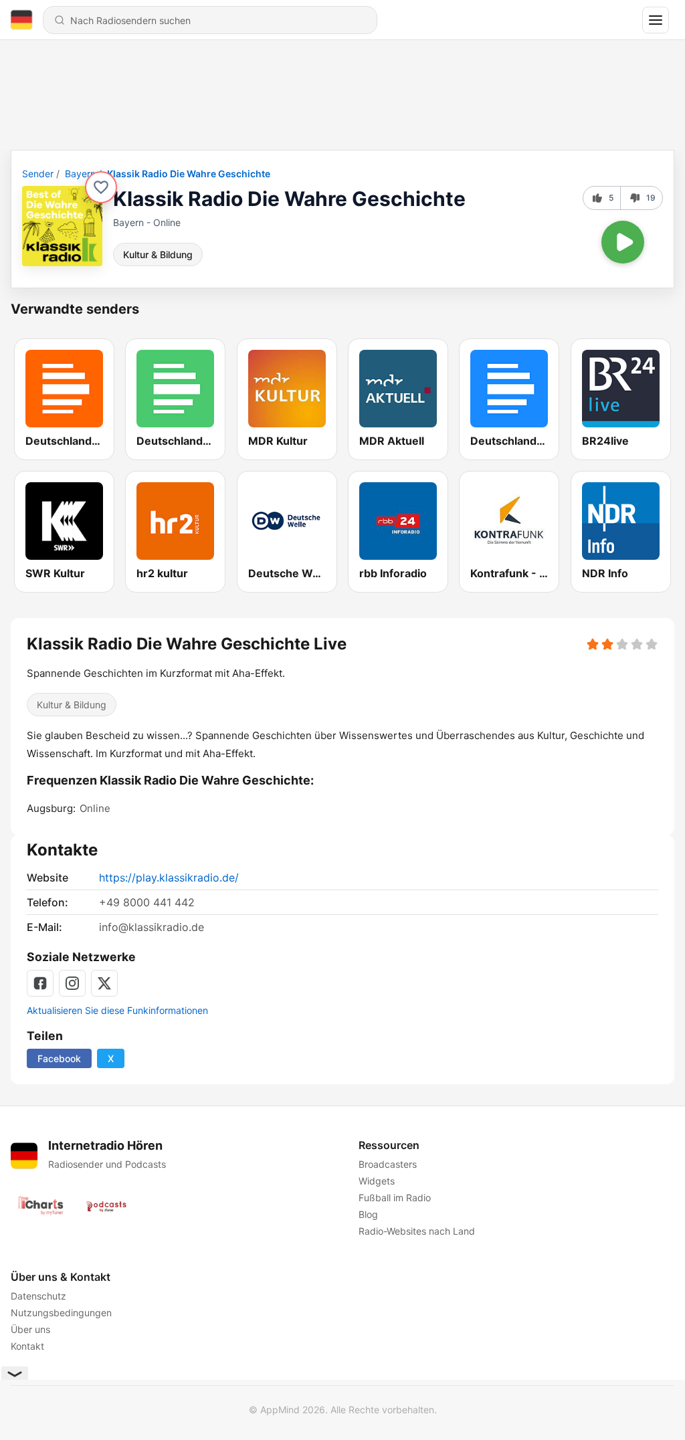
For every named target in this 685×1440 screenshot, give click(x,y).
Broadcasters (388, 1164)
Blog (368, 1214)
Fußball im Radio (395, 1197)
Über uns (30, 1329)
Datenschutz (38, 1296)
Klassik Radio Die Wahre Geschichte (188, 173)
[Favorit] (101, 187)
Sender (38, 173)
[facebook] (40, 983)
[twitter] (104, 983)
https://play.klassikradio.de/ (169, 877)
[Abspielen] (622, 242)
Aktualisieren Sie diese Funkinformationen (117, 1010)
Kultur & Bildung (158, 254)
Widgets (377, 1181)
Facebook (59, 1058)
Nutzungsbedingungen (61, 1312)
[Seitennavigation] (655, 20)
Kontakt (27, 1346)
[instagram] (72, 983)
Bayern (80, 173)
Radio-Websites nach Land (417, 1231)
